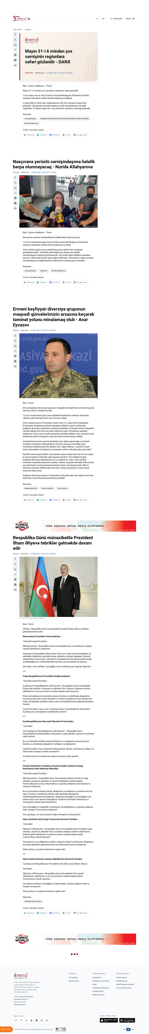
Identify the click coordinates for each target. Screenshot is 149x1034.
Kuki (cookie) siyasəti (123, 988)
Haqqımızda (96, 977)
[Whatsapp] (16, 1020)
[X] (26, 1020)
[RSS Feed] (47, 1020)
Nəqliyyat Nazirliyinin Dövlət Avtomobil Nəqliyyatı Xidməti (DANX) (64, 118)
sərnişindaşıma (30, 118)
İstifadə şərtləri (121, 977)
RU (133, 1029)
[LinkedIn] (42, 1020)
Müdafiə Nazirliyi (31, 488)
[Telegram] (36, 1020)
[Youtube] (31, 1020)
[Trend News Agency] (20, 976)
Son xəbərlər (73, 977)
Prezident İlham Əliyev (33, 901)
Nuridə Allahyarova (32, 123)
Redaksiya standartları (100, 988)
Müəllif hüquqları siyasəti (125, 984)
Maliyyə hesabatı (98, 995)
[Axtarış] (97, 18)
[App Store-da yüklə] (109, 1020)
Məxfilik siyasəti (121, 981)
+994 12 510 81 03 (20, 1002)
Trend (25, 95)
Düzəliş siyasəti (97, 991)
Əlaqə (94, 984)
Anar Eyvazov (63, 488)
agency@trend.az (19, 1004)
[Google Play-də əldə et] (127, 1020)
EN (124, 1029)
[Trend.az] (21, 18)
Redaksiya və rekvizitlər (100, 981)
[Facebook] (21, 1020)
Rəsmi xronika (74, 981)
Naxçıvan (43, 271)
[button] (15, 34)
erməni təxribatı (47, 488)
